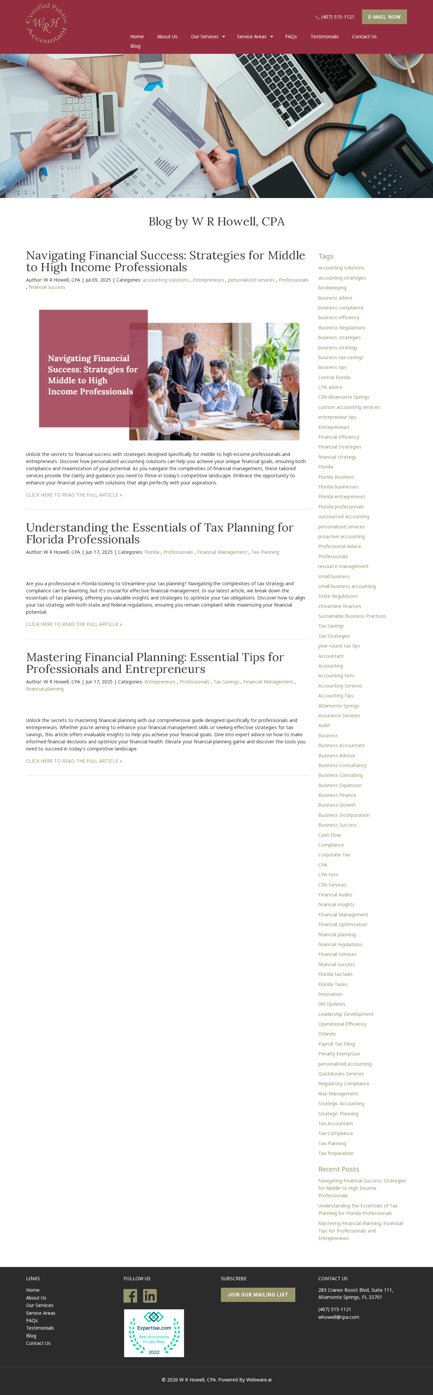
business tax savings (340, 357)
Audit (324, 725)
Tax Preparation (336, 1153)
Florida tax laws (335, 974)
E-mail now (384, 17)
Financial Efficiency (338, 437)
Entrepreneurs (208, 280)
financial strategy (337, 457)
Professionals (294, 280)
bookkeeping (332, 287)
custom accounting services (349, 407)
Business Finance (337, 795)
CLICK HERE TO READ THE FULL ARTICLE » (74, 495)
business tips (332, 367)
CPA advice (330, 387)
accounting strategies (342, 278)
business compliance (341, 307)
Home (137, 36)
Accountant (331, 656)
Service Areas (252, 36)
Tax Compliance (335, 1133)
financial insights (336, 904)
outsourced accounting (343, 516)
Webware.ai (259, 1379)
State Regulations (338, 596)
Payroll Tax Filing (336, 1044)
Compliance (331, 845)
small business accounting (347, 586)
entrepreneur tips (337, 417)
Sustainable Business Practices (352, 616)
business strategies (339, 337)
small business (334, 576)
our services (205, 36)
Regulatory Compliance (343, 1083)
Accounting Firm (336, 675)
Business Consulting (340, 775)
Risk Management (338, 1093)
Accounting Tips (336, 695)
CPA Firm (328, 874)
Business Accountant (341, 745)
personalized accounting (345, 1064)
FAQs (291, 36)
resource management (343, 566)
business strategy (337, 347)
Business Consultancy (342, 765)
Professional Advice (339, 546)
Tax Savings (226, 681)
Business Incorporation (344, 815)
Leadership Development (346, 1014)
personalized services (251, 280)
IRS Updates (331, 1004)
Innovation (330, 994)
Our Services (39, 1305)
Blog (135, 46)
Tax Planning (265, 552)
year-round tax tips (339, 645)
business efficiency (338, 317)
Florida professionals (341, 506)
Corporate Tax (334, 854)
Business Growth (337, 805)
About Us (167, 36)
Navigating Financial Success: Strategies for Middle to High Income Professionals (165, 261)
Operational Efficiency (342, 1024)
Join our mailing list (258, 1295)
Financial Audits (335, 894)
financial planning (45, 688)
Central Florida (334, 377)
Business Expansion (340, 785)
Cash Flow (329, 835)
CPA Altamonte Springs (343, 397)
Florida (151, 552)
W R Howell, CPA (197, 1379)
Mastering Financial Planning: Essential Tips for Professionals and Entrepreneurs (155, 662)
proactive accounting (341, 536)
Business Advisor (337, 755)
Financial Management (222, 552)
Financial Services (337, 954)
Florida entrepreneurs (342, 496)
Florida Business (336, 477)
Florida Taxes (332, 984)
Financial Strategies (339, 446)
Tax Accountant (335, 1123)
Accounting (330, 665)
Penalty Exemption (339, 1053)
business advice (335, 298)
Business (328, 735)
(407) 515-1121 (338, 17)
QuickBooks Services (341, 1073)
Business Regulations (341, 327)
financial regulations (340, 944)
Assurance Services (339, 715)
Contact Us (364, 36)
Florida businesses (338, 486)
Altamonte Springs (338, 705)
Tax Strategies (334, 636)
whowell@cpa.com (338, 1317)
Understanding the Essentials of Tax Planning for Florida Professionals (160, 533)
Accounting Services (340, 685)
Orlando (327, 1033)
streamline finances (339, 606)
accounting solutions (166, 280)
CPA (322, 865)
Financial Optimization (342, 924)
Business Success (337, 825)
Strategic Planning (338, 1113)
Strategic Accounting (341, 1103)
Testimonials (325, 36)
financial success (47, 287)
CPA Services (332, 884)
